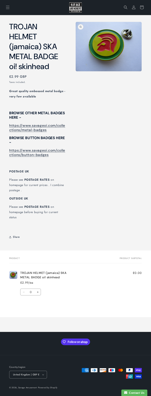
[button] (8, 7)
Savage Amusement (27, 387)
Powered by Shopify (48, 387)
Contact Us (136, 392)
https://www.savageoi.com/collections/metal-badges (37, 127)
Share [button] (16, 237)
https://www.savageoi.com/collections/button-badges (37, 152)
